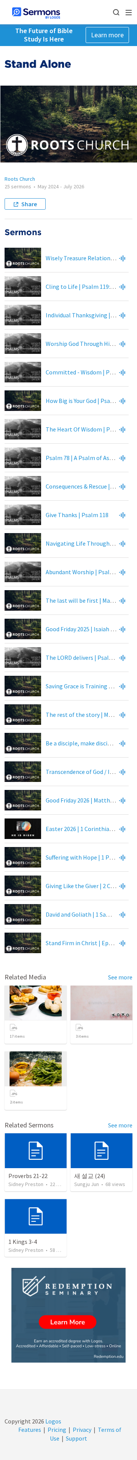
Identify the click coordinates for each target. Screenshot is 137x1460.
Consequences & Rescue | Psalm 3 (89, 486)
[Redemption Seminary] (68, 1315)
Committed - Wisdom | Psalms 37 (89, 372)
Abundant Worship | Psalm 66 (84, 572)
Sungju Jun (86, 1184)
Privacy (82, 1429)
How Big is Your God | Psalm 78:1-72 (91, 400)
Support (76, 1438)
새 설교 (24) (89, 1176)
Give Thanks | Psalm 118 (77, 515)
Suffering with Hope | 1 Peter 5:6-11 (91, 857)
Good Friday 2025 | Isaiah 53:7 (83, 629)
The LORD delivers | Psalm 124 (85, 657)
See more (120, 977)
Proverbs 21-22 (28, 1176)
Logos (52, 1421)
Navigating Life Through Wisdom (89, 543)
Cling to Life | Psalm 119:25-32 (85, 286)
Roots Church (20, 178)
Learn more (107, 34)
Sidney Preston (25, 1184)
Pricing (57, 1429)
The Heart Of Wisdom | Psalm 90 (88, 429)
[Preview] (122, 258)
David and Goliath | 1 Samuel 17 (86, 914)
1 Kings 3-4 (22, 1241)
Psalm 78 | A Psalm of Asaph (82, 458)
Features (29, 1429)
